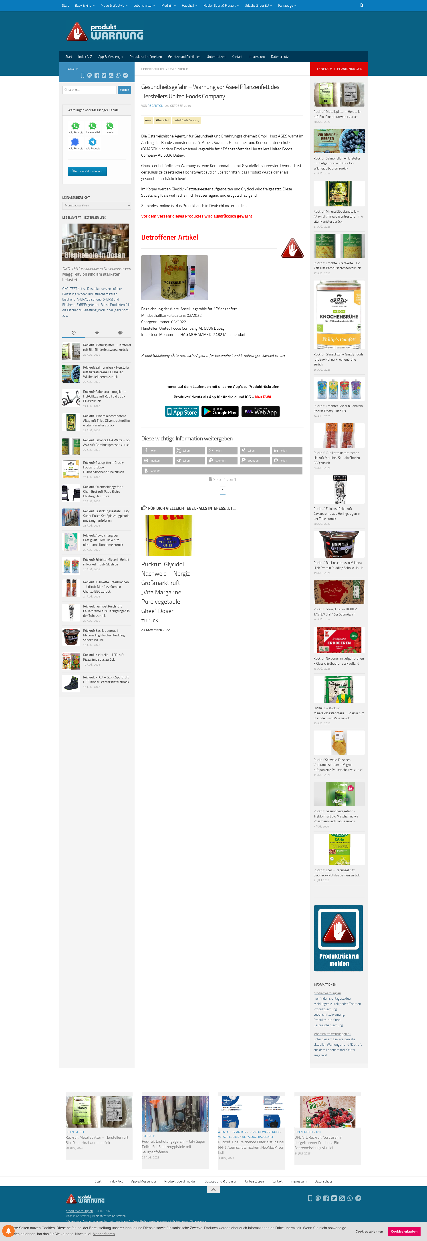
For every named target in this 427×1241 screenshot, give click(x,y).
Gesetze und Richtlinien (184, 57)
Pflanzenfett (162, 120)
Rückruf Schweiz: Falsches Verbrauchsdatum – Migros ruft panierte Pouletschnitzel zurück (338, 765)
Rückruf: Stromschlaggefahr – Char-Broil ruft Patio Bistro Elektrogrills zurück (104, 491)
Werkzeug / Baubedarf (258, 1136)
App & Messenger (110, 57)
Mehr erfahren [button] (104, 1234)
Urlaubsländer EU (257, 6)
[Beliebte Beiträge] (96, 333)
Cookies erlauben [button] (404, 1231)
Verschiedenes (228, 1136)
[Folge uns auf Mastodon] (89, 75)
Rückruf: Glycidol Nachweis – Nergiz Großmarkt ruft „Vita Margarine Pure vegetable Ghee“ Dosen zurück (165, 592)
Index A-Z (85, 57)
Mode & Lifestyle (112, 6)
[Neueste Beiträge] (73, 333)
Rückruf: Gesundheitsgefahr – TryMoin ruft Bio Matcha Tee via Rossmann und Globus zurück (336, 816)
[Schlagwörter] (119, 333)
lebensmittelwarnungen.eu (332, 1034)
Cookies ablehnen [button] (369, 1231)
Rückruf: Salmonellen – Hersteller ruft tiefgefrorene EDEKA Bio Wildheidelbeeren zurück (106, 372)
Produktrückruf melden (146, 57)
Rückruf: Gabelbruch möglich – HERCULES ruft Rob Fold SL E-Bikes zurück (104, 396)
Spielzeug (148, 1136)
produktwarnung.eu (327, 993)
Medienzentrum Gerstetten (109, 1216)
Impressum (257, 57)
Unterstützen (216, 57)
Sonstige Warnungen (264, 1132)
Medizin (167, 6)
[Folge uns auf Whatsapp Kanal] (118, 75)
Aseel (148, 120)
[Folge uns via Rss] (111, 75)
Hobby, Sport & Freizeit (219, 6)
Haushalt (188, 6)
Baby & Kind (83, 6)
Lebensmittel (143, 6)
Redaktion (155, 106)
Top (318, 1132)
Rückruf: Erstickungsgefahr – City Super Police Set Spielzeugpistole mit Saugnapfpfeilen (106, 516)
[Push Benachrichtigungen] (8, 1231)
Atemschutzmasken (232, 1132)
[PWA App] (82, 75)
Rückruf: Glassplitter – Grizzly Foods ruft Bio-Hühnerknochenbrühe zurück (103, 467)
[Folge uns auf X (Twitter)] (104, 75)
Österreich (178, 69)
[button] (157, 450)
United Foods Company (186, 120)
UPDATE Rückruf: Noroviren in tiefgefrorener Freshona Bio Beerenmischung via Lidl (318, 1142)
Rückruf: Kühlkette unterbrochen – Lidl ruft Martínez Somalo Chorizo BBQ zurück (106, 586)
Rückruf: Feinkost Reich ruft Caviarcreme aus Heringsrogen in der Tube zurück (106, 611)
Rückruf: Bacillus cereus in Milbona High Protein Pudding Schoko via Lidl (104, 635)
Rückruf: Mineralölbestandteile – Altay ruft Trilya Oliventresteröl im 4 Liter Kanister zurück (106, 420)
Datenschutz (280, 57)
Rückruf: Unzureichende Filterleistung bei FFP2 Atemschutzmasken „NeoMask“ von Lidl (251, 1147)
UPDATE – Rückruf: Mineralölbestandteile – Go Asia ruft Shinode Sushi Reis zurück (339, 713)
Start (65, 6)
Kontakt (237, 57)
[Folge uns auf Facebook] (96, 75)
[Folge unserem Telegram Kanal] (125, 75)
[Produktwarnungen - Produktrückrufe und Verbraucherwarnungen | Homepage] (105, 31)
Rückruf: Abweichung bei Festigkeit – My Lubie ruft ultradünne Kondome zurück (103, 540)
